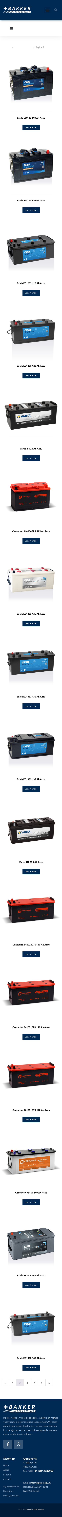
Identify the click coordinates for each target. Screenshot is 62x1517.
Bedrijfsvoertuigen (24, 47)
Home (8, 47)
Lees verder (31, 127)
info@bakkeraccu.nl (40, 1482)
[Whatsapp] (18, 1444)
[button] (47, 10)
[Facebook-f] (7, 1444)
